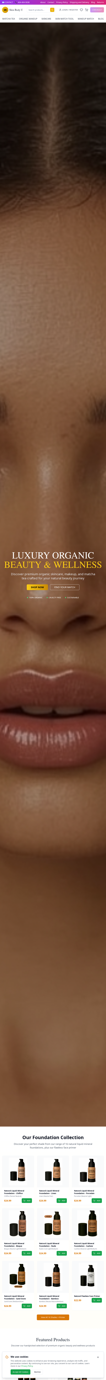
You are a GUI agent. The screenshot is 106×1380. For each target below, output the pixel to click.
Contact (51, 2)
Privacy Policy (62, 2)
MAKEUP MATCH (86, 18)
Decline (37, 1372)
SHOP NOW (37, 587)
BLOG (101, 18)
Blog (93, 2)
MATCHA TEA (8, 18)
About (43, 2)
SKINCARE (46, 18)
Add (28, 1200)
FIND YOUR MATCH (64, 587)
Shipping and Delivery (79, 2)
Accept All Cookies (20, 1372)
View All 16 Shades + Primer (53, 1317)
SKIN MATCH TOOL (64, 18)
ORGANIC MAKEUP (28, 18)
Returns (100, 2)
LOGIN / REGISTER (70, 10)
